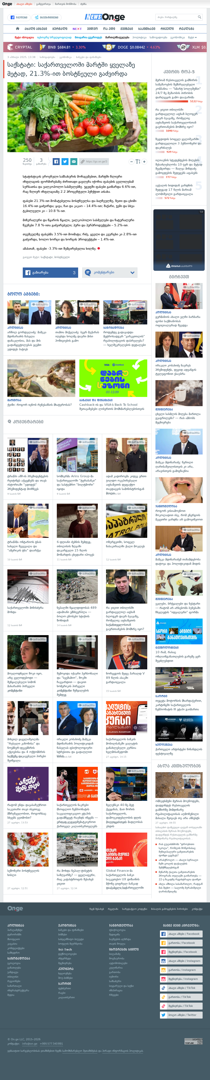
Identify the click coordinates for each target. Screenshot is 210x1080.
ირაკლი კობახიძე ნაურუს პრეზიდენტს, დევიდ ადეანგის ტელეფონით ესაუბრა (179, 354)
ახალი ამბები (24, 4)
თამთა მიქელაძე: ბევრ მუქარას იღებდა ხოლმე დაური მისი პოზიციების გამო (79, 321)
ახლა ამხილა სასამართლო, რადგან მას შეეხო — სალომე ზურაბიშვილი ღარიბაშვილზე (181, 887)
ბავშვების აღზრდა (120, 939)
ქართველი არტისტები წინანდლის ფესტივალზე (179, 736)
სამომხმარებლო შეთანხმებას (79, 1050)
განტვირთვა (43, 4)
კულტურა (66, 969)
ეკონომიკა (177, 37)
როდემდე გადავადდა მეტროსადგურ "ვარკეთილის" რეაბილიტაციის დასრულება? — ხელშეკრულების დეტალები (127, 323)
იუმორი (113, 976)
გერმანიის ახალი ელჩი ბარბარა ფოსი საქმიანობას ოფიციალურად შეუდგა (179, 305)
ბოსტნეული (62, 257)
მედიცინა (114, 934)
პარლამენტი (14, 930)
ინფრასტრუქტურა (18, 990)
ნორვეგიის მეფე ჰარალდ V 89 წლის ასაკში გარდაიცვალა (126, 664)
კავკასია (12, 943)
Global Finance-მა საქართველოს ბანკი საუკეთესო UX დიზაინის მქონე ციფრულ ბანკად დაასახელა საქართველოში (126, 861)
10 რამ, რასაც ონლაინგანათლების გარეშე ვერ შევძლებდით (179, 641)
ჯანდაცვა (12, 972)
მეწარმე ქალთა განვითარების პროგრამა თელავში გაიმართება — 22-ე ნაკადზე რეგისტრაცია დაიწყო (180, 875)
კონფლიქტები (15, 948)
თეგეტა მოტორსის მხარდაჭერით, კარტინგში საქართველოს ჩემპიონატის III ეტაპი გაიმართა (179, 689)
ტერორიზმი (14, 934)
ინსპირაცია (115, 990)
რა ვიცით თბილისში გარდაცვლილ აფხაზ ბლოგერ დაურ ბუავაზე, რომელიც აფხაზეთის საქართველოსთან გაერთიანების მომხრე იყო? (126, 598)
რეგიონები (13, 981)
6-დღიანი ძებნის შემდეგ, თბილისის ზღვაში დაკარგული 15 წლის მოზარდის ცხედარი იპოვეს (77, 532)
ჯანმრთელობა (121, 925)
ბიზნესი (62, 934)
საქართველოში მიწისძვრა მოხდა (28, 598)
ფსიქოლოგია (117, 930)
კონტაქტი (197, 909)
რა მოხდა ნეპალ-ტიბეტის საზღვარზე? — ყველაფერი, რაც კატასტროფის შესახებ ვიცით (77, 861)
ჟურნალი (59, 29)
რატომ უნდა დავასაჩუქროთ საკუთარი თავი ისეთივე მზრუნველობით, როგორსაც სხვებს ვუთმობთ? (28, 795)
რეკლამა (186, 29)
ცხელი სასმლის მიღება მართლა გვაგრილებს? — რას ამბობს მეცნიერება (179, 402)
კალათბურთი (66, 997)
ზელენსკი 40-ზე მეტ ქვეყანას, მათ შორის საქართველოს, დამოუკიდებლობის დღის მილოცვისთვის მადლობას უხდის (126, 795)
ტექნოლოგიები (67, 953)
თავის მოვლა (117, 943)
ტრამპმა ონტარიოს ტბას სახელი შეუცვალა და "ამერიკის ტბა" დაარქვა (28, 532)
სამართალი (14, 985)
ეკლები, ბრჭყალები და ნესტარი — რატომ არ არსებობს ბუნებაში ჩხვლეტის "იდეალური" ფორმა (179, 592)
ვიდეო (92, 29)
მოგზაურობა (116, 958)
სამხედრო (13, 952)
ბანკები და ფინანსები (88, 57)
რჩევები (114, 994)
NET (77, 29)
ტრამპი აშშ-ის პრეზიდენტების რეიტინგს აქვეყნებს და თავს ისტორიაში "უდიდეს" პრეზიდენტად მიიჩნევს (28, 467)
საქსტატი (47, 257)
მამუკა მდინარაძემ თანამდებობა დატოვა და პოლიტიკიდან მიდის (179, 546)
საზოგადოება (158, 37)
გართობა (114, 972)
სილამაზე (114, 953)
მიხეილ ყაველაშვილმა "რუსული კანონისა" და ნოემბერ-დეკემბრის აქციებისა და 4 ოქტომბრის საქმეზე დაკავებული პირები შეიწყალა (28, 730)
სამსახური (115, 981)
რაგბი (61, 992)
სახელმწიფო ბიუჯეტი (71, 939)
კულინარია (116, 967)
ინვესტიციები (48, 17)
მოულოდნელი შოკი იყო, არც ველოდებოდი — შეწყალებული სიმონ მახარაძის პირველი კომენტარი (28, 664)
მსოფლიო (13, 939)
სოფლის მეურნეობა (70, 943)
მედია (10, 994)
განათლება (14, 967)
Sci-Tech (65, 949)
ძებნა (83, 4)
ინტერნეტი (64, 958)
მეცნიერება (65, 963)
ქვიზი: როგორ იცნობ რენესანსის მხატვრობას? (43, 383)
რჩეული (167, 29)
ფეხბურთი (64, 988)
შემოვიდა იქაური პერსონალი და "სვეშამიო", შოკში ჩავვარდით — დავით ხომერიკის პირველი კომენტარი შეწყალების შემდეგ (77, 664)
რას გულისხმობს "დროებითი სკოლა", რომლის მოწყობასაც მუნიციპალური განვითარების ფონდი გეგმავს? (177, 850)
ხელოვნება (65, 973)
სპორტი (64, 983)
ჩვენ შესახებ (97, 909)
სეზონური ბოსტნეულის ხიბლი (28, 861)
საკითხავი (146, 29)
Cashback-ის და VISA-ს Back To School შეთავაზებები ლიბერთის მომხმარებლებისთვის (115, 385)
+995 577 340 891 (51, 1043)
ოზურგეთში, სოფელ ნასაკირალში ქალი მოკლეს (126, 532)
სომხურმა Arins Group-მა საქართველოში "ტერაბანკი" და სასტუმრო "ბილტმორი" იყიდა (77, 467)
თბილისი (12, 976)
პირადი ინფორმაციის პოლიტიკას (122, 1050)
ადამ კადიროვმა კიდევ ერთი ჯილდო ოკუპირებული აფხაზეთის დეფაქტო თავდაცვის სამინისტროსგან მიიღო (126, 467)
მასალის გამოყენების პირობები (169, 909)
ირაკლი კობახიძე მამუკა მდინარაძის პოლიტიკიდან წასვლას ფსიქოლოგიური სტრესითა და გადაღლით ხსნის (77, 730)
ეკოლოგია (14, 963)
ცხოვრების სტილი (124, 949)
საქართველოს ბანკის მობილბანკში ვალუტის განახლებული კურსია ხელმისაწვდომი (126, 730)
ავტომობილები (118, 963)
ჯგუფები (21, 17)
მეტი (191, 37)
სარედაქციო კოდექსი (134, 909)
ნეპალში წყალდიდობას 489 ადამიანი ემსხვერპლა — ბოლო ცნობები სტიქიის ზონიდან (77, 598)
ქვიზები (126, 29)
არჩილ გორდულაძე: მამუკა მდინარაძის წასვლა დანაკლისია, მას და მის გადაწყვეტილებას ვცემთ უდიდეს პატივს (31, 325)
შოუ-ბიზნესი (65, 977)
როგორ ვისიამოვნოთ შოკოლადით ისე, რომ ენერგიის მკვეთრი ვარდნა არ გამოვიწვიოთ (179, 499)
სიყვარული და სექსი (121, 985)
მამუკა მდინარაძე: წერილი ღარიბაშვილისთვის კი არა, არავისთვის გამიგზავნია (179, 451)
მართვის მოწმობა (65, 4)
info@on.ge (29, 1043)
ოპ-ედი (109, 29)
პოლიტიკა (139, 37)
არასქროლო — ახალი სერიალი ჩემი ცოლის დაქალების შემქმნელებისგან (178, 863)
